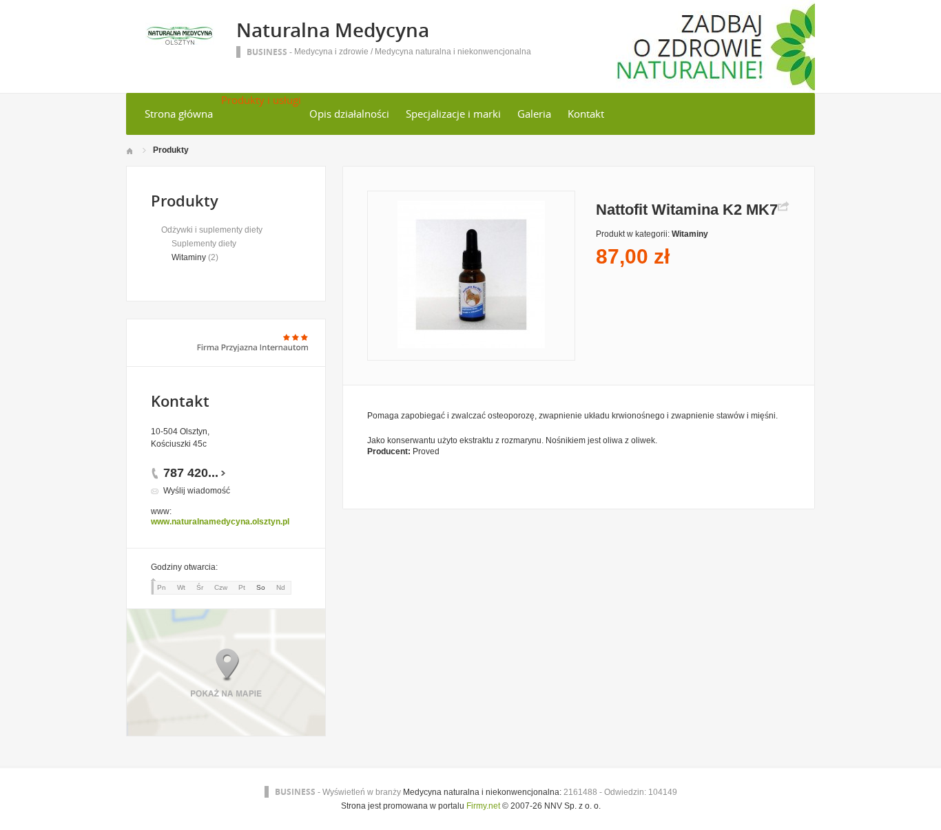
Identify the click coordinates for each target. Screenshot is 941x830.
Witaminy (189, 257)
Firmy (476, 806)
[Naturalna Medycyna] (179, 42)
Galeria (534, 113)
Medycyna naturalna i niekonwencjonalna (453, 51)
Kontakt (586, 113)
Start (129, 151)
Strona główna (179, 113)
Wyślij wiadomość (196, 491)
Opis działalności (349, 113)
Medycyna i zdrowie (331, 51)
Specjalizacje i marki (453, 113)
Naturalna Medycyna (332, 30)
